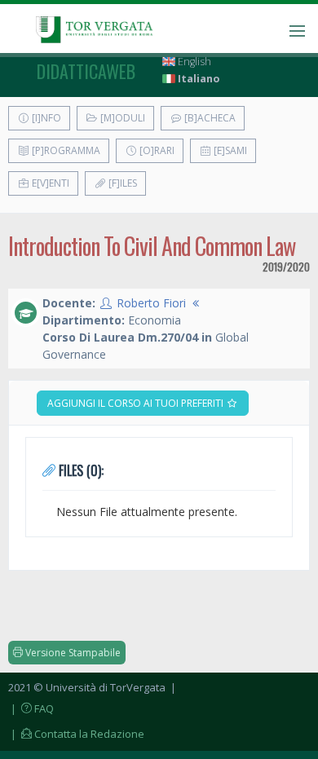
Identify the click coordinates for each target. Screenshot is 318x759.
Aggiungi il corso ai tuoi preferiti (136, 403)
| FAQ (31, 708)
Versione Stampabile (72, 653)
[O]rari (155, 150)
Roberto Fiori (151, 303)
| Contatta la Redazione (76, 733)
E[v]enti (49, 183)
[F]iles (121, 183)
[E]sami (229, 150)
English (193, 61)
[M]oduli (121, 118)
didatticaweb (86, 71)
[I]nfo (45, 118)
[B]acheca (209, 118)
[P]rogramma (64, 150)
